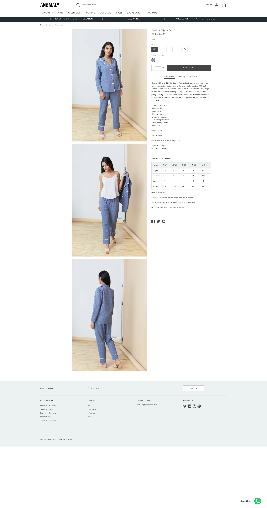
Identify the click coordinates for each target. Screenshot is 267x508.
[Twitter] (185, 406)
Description (169, 77)
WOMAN (45, 13)
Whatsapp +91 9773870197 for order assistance (195, 19)
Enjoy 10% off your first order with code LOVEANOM (71, 19)
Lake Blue (153, 60)
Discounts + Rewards (48, 406)
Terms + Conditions (48, 421)
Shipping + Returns (47, 409)
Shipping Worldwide (133, 19)
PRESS (119, 13)
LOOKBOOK (133, 13)
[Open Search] (78, 5)
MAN (60, 13)
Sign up (193, 389)
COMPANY (92, 401)
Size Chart (193, 77)
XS (154, 49)
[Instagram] (195, 406)
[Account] (216, 3)
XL (185, 49)
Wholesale (92, 413)
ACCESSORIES (75, 13)
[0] (224, 3)
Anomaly (53, 439)
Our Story (92, 409)
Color (158, 56)
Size (153, 44)
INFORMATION (46, 401)
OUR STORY (106, 13)
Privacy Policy (45, 417)
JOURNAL (152, 13)
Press (90, 417)
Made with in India (65, 439)
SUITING (90, 13)
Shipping (181, 77)
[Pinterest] (199, 406)
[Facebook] (190, 406)
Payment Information (48, 413)
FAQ (89, 406)
